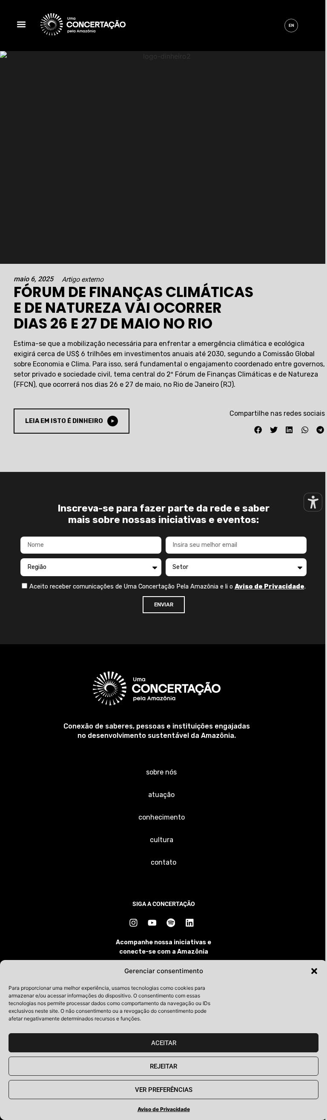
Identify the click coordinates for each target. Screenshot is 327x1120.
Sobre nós (161, 772)
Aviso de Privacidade (164, 1109)
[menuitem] (291, 25)
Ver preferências (163, 1090)
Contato (163, 862)
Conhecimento (161, 817)
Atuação (161, 795)
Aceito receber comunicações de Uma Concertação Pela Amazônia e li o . (167, 586)
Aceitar (163, 1043)
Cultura (161, 840)
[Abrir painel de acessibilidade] (313, 502)
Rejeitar (163, 1066)
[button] (314, 971)
